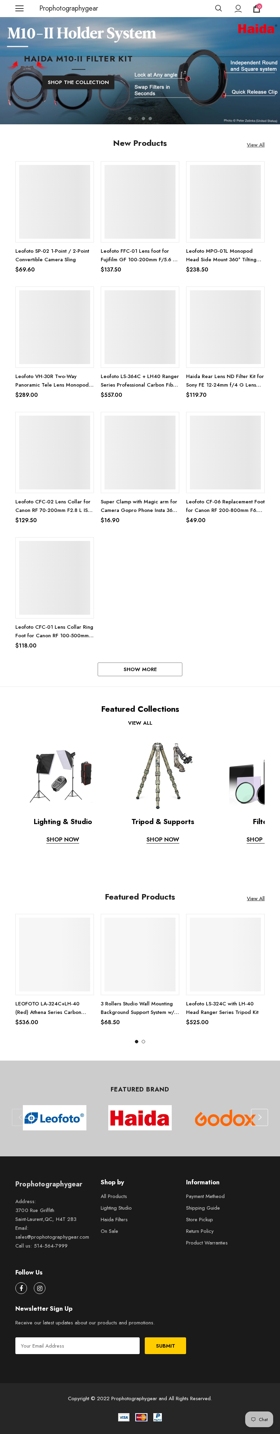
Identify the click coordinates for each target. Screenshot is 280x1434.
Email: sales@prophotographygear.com (52, 1237)
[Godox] (225, 1122)
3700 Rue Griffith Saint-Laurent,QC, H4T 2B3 (45, 1219)
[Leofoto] (54, 1122)
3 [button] (143, 123)
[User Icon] (238, 8)
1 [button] (129, 123)
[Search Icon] (218, 8)
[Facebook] (21, 1292)
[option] (140, 93)
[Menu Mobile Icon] (19, 8)
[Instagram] (39, 1292)
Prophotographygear (47, 8)
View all (140, 727)
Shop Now (62, 844)
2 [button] (136, 123)
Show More (140, 674)
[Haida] (140, 1122)
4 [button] (150, 123)
